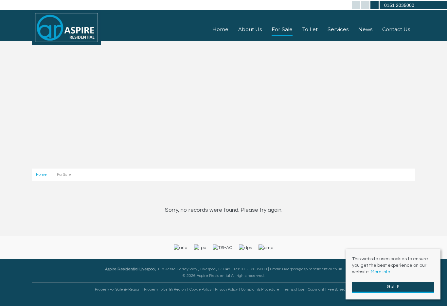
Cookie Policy (200, 289)
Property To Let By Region (165, 289)
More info (380, 272)
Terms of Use (293, 289)
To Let (310, 29)
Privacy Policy (226, 289)
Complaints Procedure (260, 289)
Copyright (316, 289)
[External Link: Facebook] (356, 6)
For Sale (282, 29)
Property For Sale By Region (117, 289)
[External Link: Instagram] (365, 6)
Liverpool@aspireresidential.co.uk (312, 269)
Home (220, 29)
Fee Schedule (339, 289)
